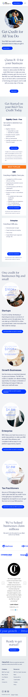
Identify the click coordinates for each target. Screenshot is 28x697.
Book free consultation (14, 207)
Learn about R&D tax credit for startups (12, 331)
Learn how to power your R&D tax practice (13, 506)
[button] (11, 609)
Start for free (14, 148)
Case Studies (17, 679)
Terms (16, 694)
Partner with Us (17, 677)
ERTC (3, 679)
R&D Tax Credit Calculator (20, 672)
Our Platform (5, 677)
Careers (15, 682)
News (15, 674)
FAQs (15, 684)
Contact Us (4, 682)
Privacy (12, 694)
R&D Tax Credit (5, 672)
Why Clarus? (14, 91)
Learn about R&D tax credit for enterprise (12, 449)
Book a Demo (17, 3)
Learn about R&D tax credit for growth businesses (12, 391)
